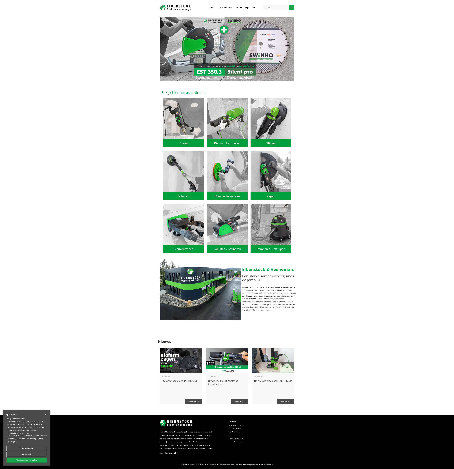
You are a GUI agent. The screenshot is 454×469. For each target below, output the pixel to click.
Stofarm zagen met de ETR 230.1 (179, 380)
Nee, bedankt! (26, 454)
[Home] (175, 8)
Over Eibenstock (224, 7)
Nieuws (210, 7)
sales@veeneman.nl (237, 442)
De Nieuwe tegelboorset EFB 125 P (273, 380)
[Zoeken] (291, 7)
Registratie (250, 7)
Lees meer (192, 401)
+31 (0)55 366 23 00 (236, 438)
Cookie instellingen (26, 448)
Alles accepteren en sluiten (26, 460)
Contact (238, 7)
